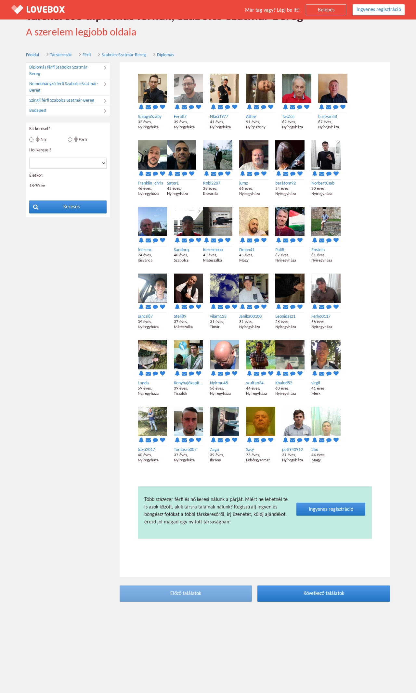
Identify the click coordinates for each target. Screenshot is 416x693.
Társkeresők (61, 55)
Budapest (37, 110)
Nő (43, 139)
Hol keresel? (40, 150)
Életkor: (36, 175)
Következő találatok (324, 593)
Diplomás (165, 55)
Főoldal (32, 55)
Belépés (326, 10)
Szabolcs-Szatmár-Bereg (124, 55)
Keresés (71, 207)
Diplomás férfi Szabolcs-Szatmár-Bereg (59, 70)
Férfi (87, 55)
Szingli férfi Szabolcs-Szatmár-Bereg (61, 100)
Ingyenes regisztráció (379, 9)
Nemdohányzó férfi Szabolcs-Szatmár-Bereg (63, 87)
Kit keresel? (39, 128)
